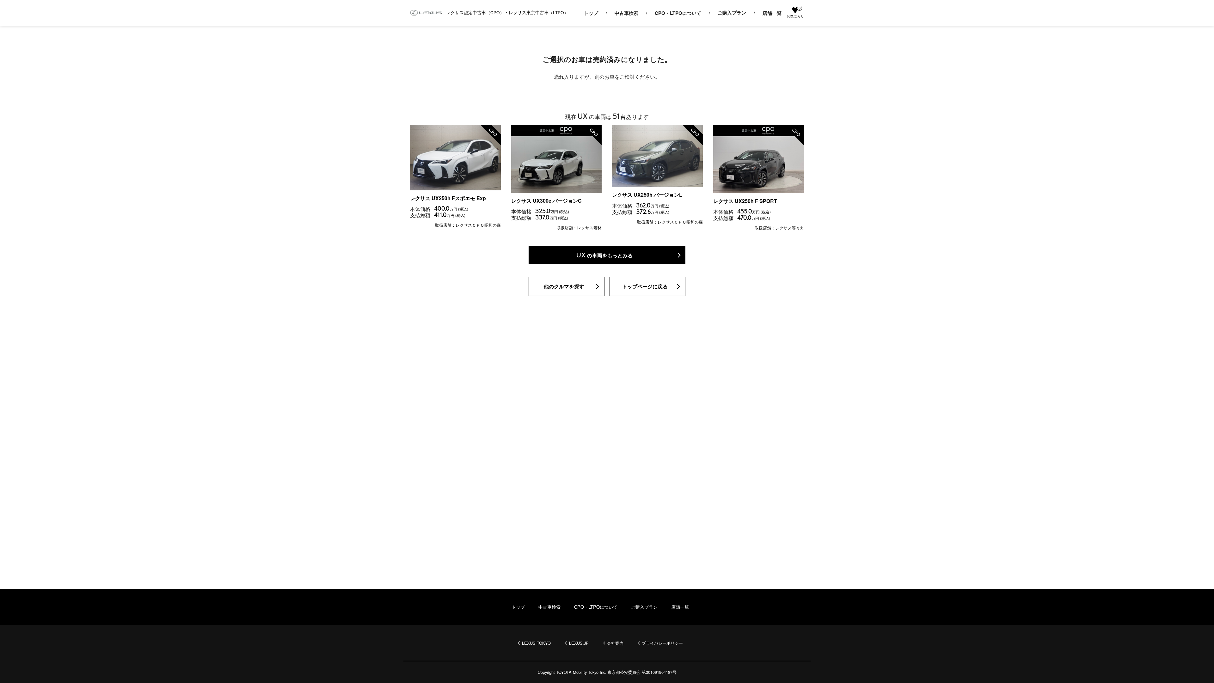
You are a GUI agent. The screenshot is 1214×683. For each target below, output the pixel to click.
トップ (591, 12)
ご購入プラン (732, 13)
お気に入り (795, 13)
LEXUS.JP (579, 643)
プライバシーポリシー (662, 643)
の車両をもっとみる (604, 255)
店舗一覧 (772, 12)
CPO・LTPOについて (678, 12)
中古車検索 (626, 12)
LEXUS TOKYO (536, 643)
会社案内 (615, 643)
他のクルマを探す (564, 286)
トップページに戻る (645, 286)
